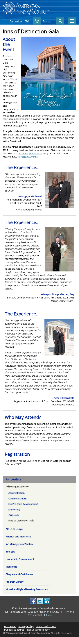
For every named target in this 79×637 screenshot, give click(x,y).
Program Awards (28, 156)
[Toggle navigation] (72, 21)
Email (49, 615)
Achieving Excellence (30, 153)
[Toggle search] (60, 21)
